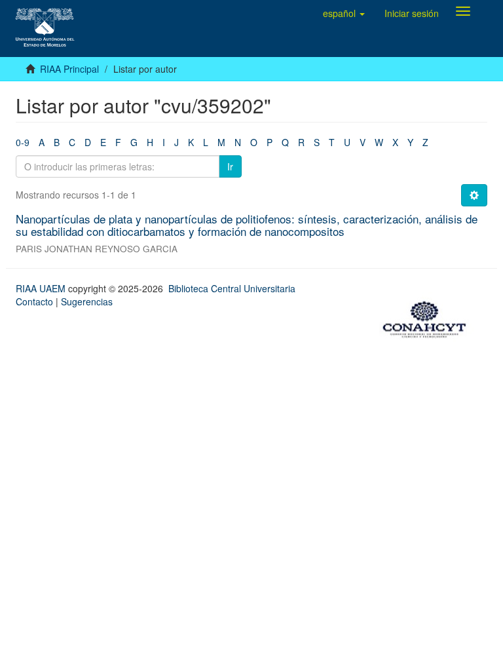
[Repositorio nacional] (428, 317)
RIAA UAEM (42, 288)
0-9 (22, 142)
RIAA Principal (69, 68)
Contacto (34, 301)
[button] (344, 13)
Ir (230, 166)
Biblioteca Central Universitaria (231, 288)
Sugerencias (87, 301)
